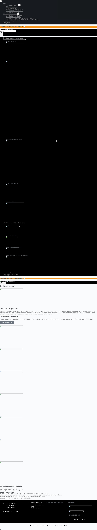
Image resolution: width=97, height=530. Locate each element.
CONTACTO (6, 275)
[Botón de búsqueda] (1, 34)
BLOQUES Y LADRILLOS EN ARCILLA (14, 39)
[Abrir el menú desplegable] (25, 39)
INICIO (5, 37)
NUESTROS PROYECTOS (10, 274)
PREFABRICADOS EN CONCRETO (13, 222)
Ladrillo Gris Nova (11, 272)
